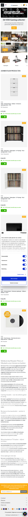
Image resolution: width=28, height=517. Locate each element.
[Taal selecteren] (6, 4)
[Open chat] (25, 514)
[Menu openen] (2, 5)
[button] (22, 5)
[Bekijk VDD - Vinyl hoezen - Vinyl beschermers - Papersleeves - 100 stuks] (14, 321)
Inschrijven (23, 491)
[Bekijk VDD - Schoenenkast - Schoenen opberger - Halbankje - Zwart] (14, 228)
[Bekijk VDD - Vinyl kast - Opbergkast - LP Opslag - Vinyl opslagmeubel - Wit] (14, 181)
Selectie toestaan (14, 283)
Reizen (16, 65)
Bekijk (14, 27)
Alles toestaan (14, 278)
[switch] (24, 260)
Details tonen (20, 274)
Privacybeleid (8, 512)
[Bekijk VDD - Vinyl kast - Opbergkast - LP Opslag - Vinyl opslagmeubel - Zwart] (14, 134)
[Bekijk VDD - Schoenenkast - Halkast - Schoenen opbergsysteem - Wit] (14, 87)
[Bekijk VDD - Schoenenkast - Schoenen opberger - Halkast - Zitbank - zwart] (4, 304)
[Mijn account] (26, 5)
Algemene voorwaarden (17, 512)
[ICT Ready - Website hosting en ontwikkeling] (20, 515)
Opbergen (5, 65)
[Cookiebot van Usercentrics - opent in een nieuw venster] (20, 233)
